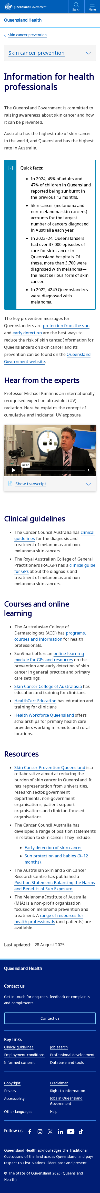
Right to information (67, 1090)
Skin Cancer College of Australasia (48, 686)
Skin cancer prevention (27, 34)
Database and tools (67, 1062)
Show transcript (30, 484)
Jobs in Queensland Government (66, 1101)
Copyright (12, 1083)
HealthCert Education (35, 701)
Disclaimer (59, 1083)
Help (54, 1111)
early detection (27, 333)
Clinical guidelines (19, 1047)
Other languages (18, 1111)
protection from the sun (66, 325)
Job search (59, 1047)
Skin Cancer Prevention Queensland (49, 767)
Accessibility (14, 1098)
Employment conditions (24, 1054)
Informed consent (19, 1062)
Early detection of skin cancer (53, 847)
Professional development (72, 1054)
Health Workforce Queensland (44, 715)
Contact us (50, 1018)
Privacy (10, 1090)
